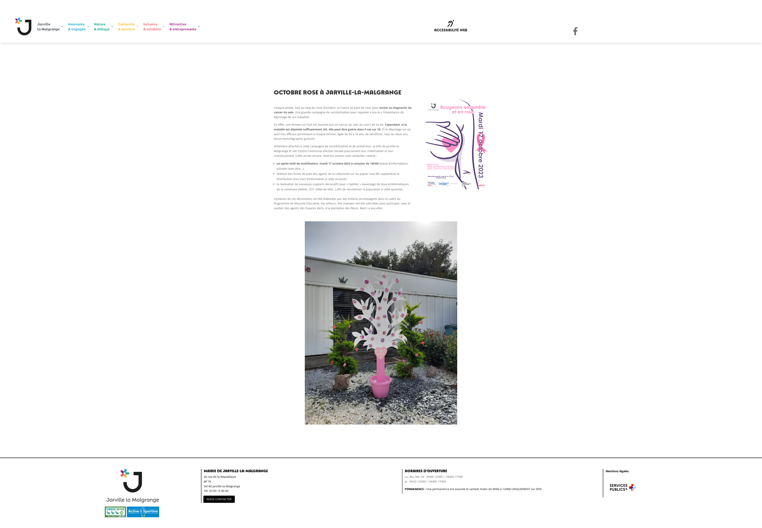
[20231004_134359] (381, 424)
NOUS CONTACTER (219, 499)
